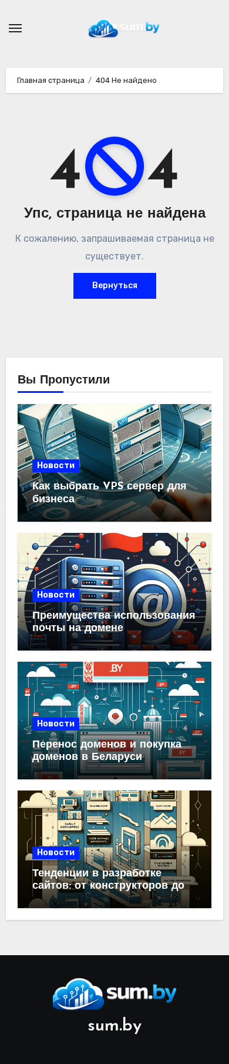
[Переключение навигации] (15, 28)
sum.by (114, 1026)
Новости (56, 466)
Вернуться (114, 286)
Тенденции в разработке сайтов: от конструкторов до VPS (108, 887)
